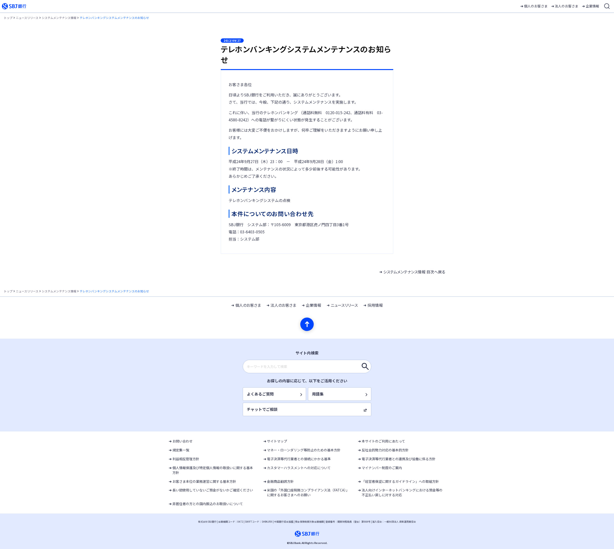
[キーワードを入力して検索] (365, 366)
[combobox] (307, 366)
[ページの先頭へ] (307, 324)
